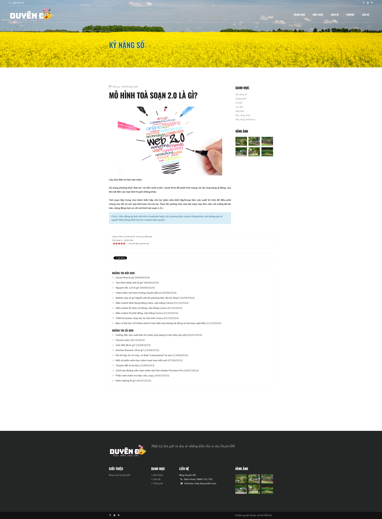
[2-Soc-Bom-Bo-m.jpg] (254, 140)
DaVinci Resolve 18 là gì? (130, 350)
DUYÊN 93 (266, 515)
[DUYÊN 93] (31, 14)
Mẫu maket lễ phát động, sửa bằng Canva (139, 312)
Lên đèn (239, 107)
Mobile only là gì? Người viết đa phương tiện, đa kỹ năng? (147, 297)
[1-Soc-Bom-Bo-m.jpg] (241, 140)
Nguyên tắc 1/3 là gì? (127, 287)
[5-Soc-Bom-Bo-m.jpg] (254, 151)
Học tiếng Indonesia (245, 119)
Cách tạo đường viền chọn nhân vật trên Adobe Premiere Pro (149, 370)
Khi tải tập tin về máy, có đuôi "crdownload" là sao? (144, 355)
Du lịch (238, 103)
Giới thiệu (157, 474)
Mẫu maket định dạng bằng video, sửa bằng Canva (144, 302)
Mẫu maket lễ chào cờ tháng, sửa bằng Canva (141, 307)
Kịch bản (239, 111)
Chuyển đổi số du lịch (127, 365)
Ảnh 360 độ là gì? (125, 345)
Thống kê (157, 483)
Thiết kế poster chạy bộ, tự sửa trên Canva (139, 318)
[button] (299, 15)
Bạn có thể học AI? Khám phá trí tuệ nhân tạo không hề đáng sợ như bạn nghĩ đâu (161, 323)
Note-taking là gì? (126, 380)
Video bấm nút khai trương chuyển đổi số (138, 292)
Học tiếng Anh (242, 115)
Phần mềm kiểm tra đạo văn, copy (135, 375)
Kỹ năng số (126, 44)
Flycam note (122, 339)
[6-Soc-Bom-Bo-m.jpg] (267, 151)
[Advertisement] (89, 410)
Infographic (241, 98)
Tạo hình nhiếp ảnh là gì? (129, 282)
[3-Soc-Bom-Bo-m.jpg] (267, 140)
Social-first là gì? (125, 277)
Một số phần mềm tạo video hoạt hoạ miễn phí (141, 360)
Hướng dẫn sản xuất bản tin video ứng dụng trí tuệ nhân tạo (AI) (151, 334)
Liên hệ (156, 479)
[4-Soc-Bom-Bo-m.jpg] (241, 151)
